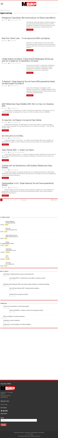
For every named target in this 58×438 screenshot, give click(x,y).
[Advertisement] (29, 342)
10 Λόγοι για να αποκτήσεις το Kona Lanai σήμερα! (16, 306)
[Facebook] (1, 410)
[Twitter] (3, 410)
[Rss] (7, 410)
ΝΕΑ (13, 20)
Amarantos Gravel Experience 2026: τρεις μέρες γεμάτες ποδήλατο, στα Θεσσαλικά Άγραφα (26, 284)
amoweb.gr (41, 432)
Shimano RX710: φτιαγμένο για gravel (18, 294)
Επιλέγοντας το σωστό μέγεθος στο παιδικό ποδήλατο (17, 324)
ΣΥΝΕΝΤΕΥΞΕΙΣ (18, 20)
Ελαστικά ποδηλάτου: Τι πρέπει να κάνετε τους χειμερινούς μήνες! (26, 310)
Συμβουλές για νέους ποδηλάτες (11, 320)
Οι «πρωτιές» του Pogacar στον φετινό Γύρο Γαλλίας (21, 120)
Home (1, 10)
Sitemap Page (4, 404)
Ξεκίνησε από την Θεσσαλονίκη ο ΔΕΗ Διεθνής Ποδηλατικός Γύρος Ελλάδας (27, 167)
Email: (2, 418)
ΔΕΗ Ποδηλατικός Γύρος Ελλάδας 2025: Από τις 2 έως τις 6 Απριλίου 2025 (28, 105)
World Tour (12, 122)
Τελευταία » (24, 200)
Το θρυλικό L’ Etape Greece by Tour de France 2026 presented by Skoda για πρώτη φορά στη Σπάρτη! (28, 82)
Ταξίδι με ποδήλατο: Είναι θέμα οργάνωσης (14, 316)
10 (15, 200)
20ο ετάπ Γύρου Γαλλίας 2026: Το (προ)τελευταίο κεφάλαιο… (24, 288)
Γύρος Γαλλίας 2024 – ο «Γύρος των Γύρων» (18, 150)
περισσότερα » (29, 29)
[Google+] (26, 434)
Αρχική (10, 20)
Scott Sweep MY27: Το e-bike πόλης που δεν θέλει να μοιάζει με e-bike (27, 278)
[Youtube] (30, 434)
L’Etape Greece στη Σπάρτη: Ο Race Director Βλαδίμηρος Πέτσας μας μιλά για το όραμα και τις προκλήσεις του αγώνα (27, 60)
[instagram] (5, 410)
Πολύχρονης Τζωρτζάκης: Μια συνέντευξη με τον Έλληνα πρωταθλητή (28, 18)
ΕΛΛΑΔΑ (14, 40)
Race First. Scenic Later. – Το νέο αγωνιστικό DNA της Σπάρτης (26, 38)
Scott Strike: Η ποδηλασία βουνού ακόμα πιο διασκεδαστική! (18, 274)
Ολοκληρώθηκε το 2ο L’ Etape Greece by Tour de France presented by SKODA (28, 184)
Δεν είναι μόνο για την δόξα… (13, 136)
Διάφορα (20, 152)
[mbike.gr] (29, 4)
